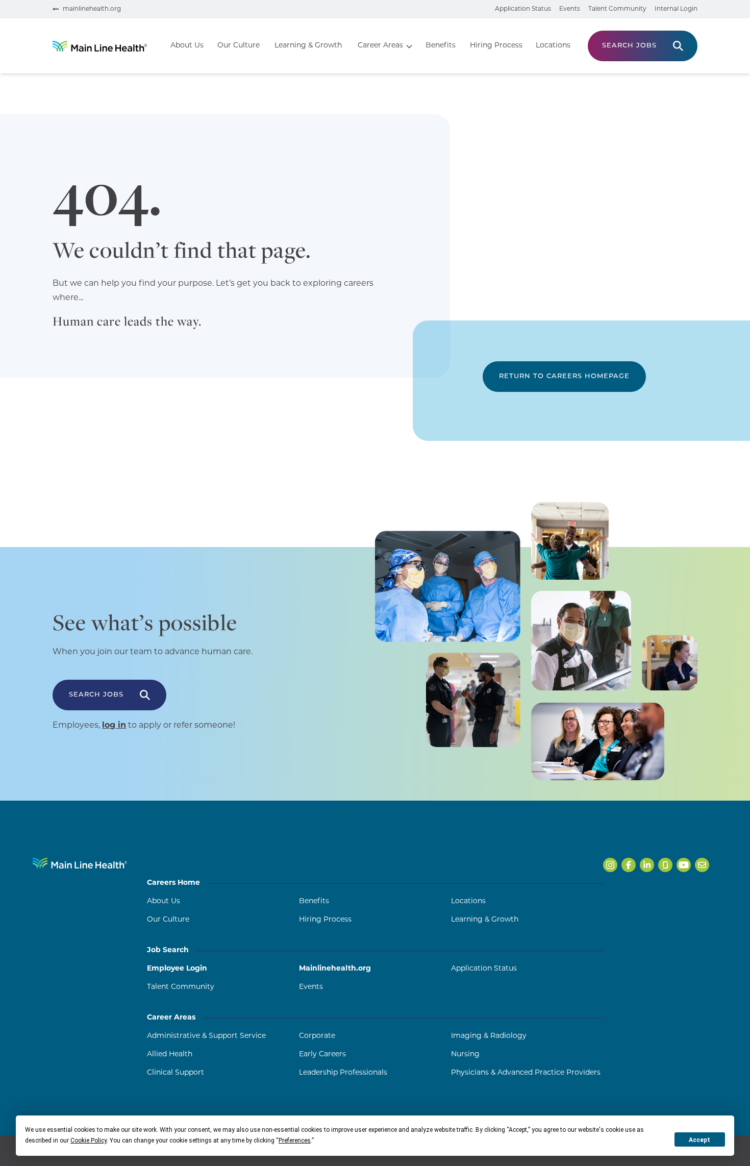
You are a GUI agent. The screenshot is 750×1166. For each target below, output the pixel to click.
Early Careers (322, 1054)
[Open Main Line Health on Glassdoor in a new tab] (665, 865)
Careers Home (173, 883)
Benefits (441, 45)
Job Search (168, 950)
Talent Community (617, 9)
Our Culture (238, 45)
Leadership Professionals (343, 1073)
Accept (699, 1140)
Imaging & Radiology (489, 1036)
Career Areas (380, 45)
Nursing (465, 1054)
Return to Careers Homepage (564, 376)
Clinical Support (175, 1073)
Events (569, 9)
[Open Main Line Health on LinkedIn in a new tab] (647, 865)
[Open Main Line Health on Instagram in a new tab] (610, 865)
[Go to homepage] (100, 46)
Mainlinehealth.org (335, 969)
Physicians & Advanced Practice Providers (526, 1073)
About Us (187, 45)
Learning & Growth (308, 45)
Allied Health (169, 1054)
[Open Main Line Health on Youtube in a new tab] (684, 865)
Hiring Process (496, 45)
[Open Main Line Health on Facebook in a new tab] (628, 865)
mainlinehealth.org (92, 9)
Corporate (317, 1036)
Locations (553, 45)
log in (114, 726)
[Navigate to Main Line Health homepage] (80, 863)
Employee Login (177, 969)
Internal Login (676, 9)
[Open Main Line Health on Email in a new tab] (702, 865)
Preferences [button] (295, 1140)
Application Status (523, 9)
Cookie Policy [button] (88, 1140)
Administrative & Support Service (206, 1036)
